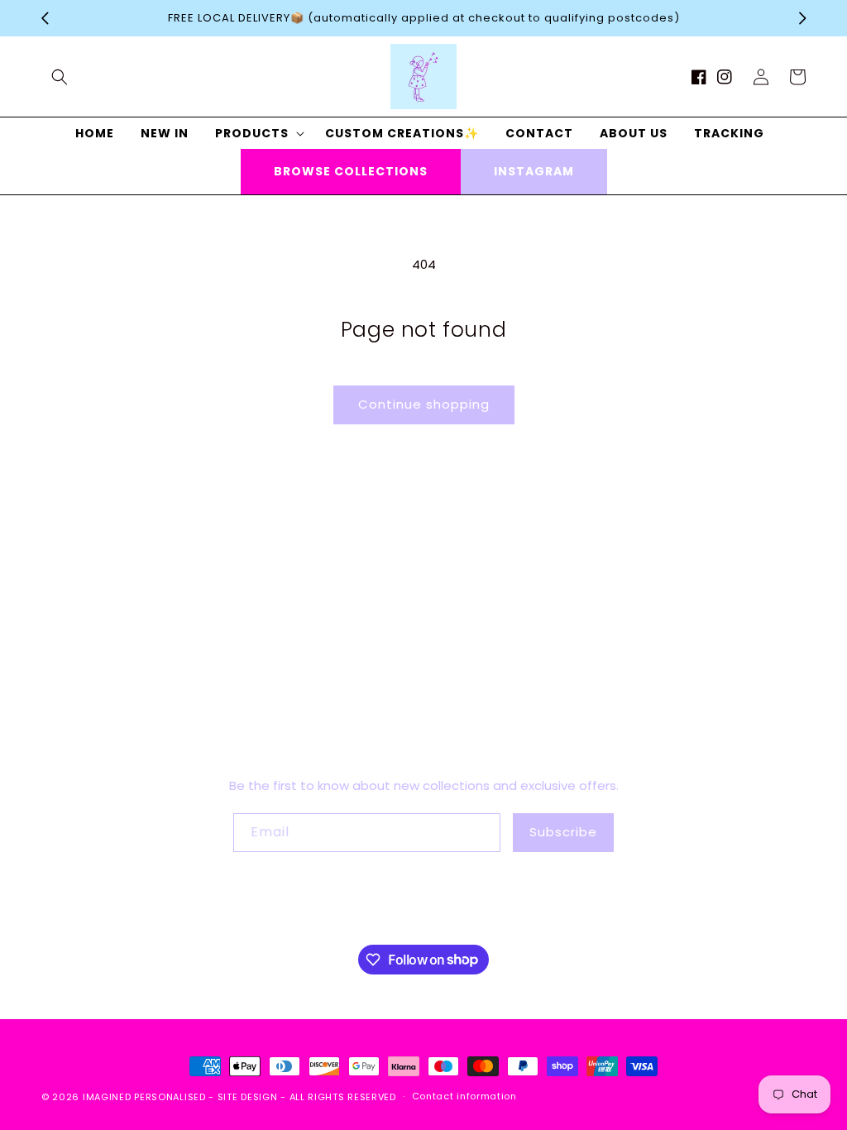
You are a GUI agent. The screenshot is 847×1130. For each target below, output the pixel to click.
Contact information (464, 1096)
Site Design (248, 1097)
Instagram (534, 171)
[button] (59, 77)
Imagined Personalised (144, 1097)
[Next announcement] (802, 18)
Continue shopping (424, 404)
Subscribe (563, 831)
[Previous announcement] (44, 18)
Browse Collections (351, 171)
